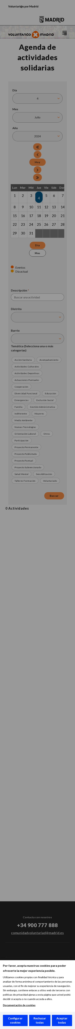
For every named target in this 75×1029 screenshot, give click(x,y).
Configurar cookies (15, 1020)
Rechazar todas (39, 1020)
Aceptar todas (62, 1020)
